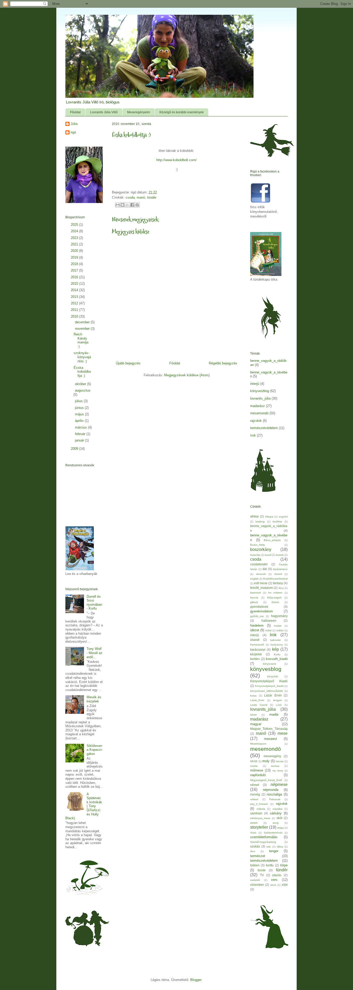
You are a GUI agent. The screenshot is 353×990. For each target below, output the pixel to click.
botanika (255, 554)
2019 (75, 257)
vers (274, 880)
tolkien (254, 865)
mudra (254, 765)
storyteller (259, 827)
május (80, 414)
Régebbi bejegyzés (223, 363)
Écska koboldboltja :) (82, 372)
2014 (75, 290)
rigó (73, 132)
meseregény (272, 756)
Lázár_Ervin (257, 700)
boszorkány (260, 549)
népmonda (270, 790)
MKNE (254, 761)
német (254, 784)
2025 (75, 225)
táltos (280, 846)
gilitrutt (254, 602)
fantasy (278, 583)
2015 (75, 284)
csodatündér (259, 564)
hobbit (277, 625)
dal (265, 569)
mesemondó (259, 413)
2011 (75, 310)
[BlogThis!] (122, 204)
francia (254, 597)
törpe (284, 865)
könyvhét (272, 676)
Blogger (195, 980)
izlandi (254, 639)
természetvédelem (264, 428)
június (80, 408)
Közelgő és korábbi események (181, 112)
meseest (270, 739)
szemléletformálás (264, 837)
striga (280, 827)
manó (141, 197)
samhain (256, 813)
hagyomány (279, 616)
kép (275, 649)
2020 (75, 251)
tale (268, 846)
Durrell (278, 574)
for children (275, 592)
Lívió (279, 704)
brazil (268, 554)
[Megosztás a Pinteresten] (137, 204)
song (276, 822)
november (83, 329)
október (81, 384)
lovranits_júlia (260, 398)
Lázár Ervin (273, 695)
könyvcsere (269, 663)
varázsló (255, 880)
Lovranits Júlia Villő (104, 112)
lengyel (277, 700)
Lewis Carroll (258, 704)
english (254, 578)
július (79, 401)
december (83, 322)
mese (283, 733)
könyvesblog (259, 391)
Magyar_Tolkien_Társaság (269, 728)
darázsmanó (280, 569)
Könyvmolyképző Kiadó (269, 681)
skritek (254, 822)
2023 (75, 238)
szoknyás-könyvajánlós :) (82, 357)
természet (257, 856)
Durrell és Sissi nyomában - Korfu (94, 603)
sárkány (276, 813)
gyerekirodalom (261, 611)
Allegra (269, 516)
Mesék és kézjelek (94, 699)
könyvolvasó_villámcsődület (266, 690)
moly (266, 761)
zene (273, 884)
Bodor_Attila (257, 544)
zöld (285, 884)
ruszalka (277, 808)
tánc (252, 851)
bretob (280, 554)
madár (274, 714)
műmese (256, 770)
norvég (255, 794)
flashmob (255, 592)
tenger (273, 851)
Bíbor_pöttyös (272, 540)
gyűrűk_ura (257, 616)
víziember (257, 884)
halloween (269, 620)
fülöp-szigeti (274, 597)
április (80, 421)
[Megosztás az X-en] (127, 204)
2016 (75, 277)
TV (262, 875)
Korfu (277, 654)
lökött (253, 714)
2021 (75, 244)
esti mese (260, 583)
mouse (280, 761)
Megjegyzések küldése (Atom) (187, 375)
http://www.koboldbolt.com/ (176, 160)
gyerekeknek (259, 606)
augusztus (82, 390)
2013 (75, 297)
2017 (75, 270)
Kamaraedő (257, 644)
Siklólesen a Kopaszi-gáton (95, 750)
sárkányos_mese (260, 818)
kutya (253, 695)
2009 (75, 449)
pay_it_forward (259, 803)
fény (281, 588)
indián (280, 630)
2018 (75, 264)
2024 (75, 231)
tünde (262, 870)
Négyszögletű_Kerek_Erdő (266, 780)
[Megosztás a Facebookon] (132, 204)
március (81, 427)
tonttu (270, 865)
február (80, 434)
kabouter (275, 640)
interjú (254, 384)
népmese (279, 784)
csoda (130, 197)
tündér (151, 197)
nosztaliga (274, 794)
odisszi (254, 799)
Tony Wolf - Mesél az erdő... (94, 653)
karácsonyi (257, 649)
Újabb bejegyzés (128, 363)
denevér (261, 574)
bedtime (277, 521)
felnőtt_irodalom (261, 587)
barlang (260, 521)
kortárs (255, 659)
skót (279, 818)
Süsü (253, 832)
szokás (255, 846)
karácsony (277, 644)
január (80, 440)
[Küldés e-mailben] (117, 204)
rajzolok (256, 421)
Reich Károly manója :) (81, 340)
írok (253, 435)
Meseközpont (258, 743)
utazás (276, 875)
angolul (283, 516)
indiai (268, 630)
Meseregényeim (138, 112)
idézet (254, 630)
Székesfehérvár (273, 832)
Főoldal (75, 112)
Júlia (74, 124)
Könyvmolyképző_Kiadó (269, 686)
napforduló (258, 775)
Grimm (275, 602)
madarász (257, 406)
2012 (75, 303)
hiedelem (257, 625)
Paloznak (274, 799)
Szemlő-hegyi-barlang (263, 842)
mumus (275, 765)
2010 (75, 316)
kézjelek (256, 654)
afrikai (254, 516)
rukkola (261, 808)
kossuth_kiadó (277, 659)
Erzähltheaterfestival (275, 578)
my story (277, 770)
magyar (255, 724)
